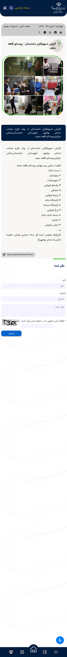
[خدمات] (22, 652)
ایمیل (63, 293)
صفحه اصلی (24, 26)
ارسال (11, 333)
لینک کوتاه (4, 254)
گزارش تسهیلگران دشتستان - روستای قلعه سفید (32, 46)
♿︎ (60, 640)
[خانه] (33, 649)
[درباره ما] (11, 652)
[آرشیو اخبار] (56, 652)
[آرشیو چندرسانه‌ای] (45, 652)
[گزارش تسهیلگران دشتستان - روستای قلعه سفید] (33, 86)
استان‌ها (14, 26)
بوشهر (6, 26)
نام (64, 280)
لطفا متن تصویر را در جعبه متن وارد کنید (43, 321)
